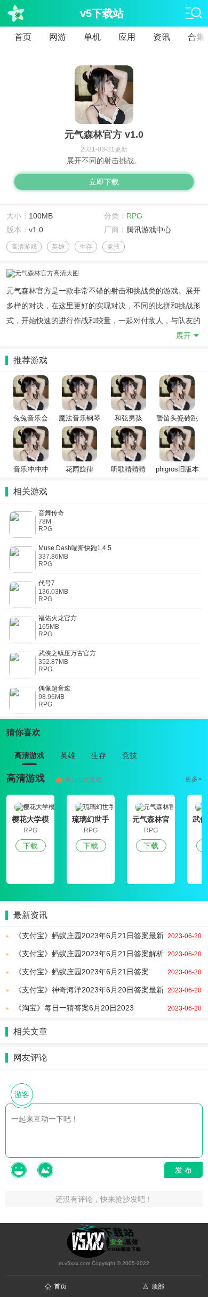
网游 (57, 36)
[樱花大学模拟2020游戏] (30, 807)
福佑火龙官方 (57, 618)
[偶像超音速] (22, 700)
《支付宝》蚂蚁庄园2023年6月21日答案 (108, 971)
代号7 (46, 583)
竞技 (113, 246)
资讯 (161, 36)
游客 (21, 1094)
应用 (126, 36)
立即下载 (104, 182)
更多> (193, 779)
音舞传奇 (51, 513)
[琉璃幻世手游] (91, 807)
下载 (30, 845)
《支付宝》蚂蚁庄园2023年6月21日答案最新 (108, 935)
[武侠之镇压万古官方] (22, 665)
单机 (92, 36)
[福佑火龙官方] (22, 630)
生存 (85, 246)
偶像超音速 (54, 688)
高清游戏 (24, 246)
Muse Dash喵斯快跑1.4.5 (74, 548)
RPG (134, 216)
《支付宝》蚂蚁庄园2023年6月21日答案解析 (108, 953)
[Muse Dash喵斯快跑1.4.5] (22, 560)
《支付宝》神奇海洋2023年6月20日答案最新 (108, 990)
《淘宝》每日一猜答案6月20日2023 (108, 1008)
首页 (22, 36)
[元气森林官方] (151, 807)
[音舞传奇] (22, 525)
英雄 (58, 246)
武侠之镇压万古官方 (67, 653)
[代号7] (22, 595)
